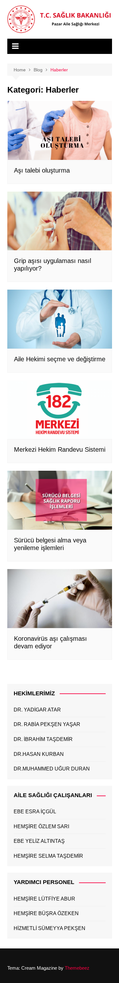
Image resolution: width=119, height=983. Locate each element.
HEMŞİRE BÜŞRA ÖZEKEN (46, 913)
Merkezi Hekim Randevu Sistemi (59, 449)
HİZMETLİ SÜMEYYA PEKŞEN (49, 928)
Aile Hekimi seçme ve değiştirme (59, 359)
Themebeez (77, 968)
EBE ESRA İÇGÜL (35, 811)
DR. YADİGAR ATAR (37, 709)
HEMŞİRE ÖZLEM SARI (41, 826)
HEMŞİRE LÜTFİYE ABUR (44, 898)
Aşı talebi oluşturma (42, 170)
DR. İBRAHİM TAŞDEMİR (43, 739)
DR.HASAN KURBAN (39, 754)
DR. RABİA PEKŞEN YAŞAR (47, 724)
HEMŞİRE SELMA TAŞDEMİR (48, 856)
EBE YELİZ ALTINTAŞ (39, 841)
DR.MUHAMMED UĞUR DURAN (52, 768)
